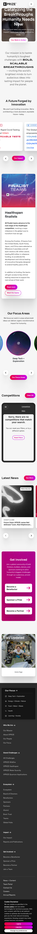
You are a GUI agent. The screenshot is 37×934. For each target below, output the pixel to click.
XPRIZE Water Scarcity (12, 770)
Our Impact (7, 838)
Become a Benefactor (11, 857)
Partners (6, 806)
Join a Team (7, 869)
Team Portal (7, 884)
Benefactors (8, 798)
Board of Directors (10, 794)
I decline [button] (18, 927)
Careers (6, 891)
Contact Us (7, 888)
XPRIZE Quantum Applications (15, 774)
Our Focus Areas (18, 377)
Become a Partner (10, 865)
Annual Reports (9, 895)
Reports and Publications (13, 842)
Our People (7, 739)
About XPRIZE (8, 735)
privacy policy (9, 906)
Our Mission (7, 731)
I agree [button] (18, 924)
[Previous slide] (5, 158)
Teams (5, 818)
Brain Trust (7, 814)
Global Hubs (8, 822)
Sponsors (6, 802)
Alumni (6, 810)
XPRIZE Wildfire (9, 762)
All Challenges (8, 758)
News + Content (9, 880)
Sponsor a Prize (9, 861)
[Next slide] (31, 158)
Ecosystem (7, 790)
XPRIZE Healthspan (10, 766)
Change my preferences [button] (18, 931)
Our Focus (7, 743)
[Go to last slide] (5, 372)
